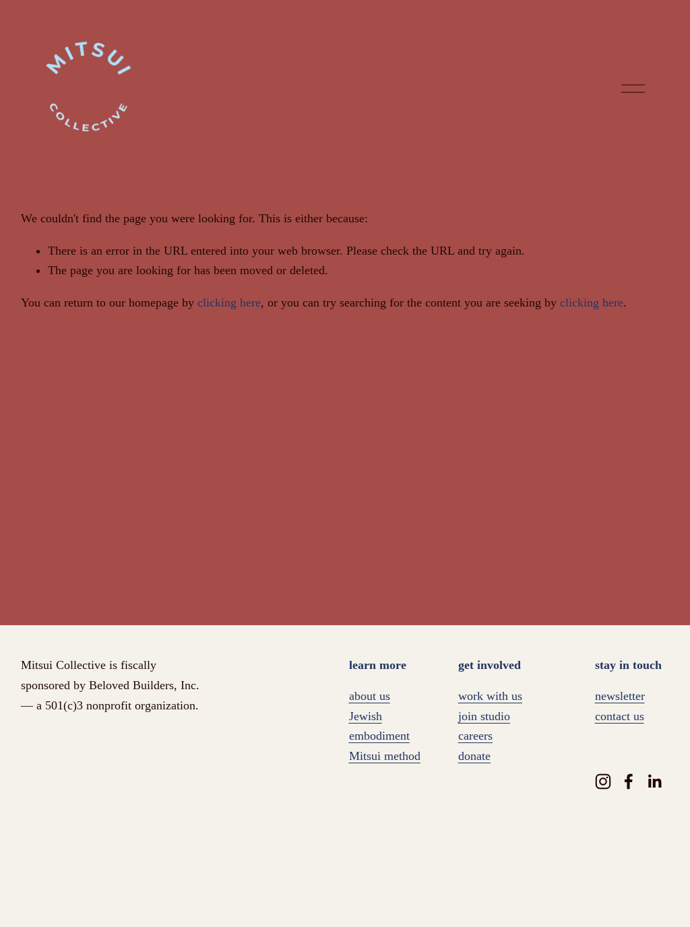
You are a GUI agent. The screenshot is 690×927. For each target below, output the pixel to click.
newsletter (620, 696)
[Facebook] (629, 781)
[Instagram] (603, 781)
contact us (619, 716)
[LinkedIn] (654, 781)
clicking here (229, 302)
